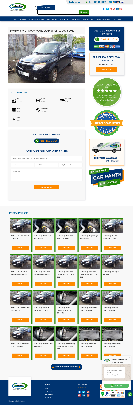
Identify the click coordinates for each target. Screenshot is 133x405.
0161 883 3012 (99, 2)
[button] (66, 368)
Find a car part (75, 2)
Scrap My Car (64, 19)
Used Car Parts (88, 19)
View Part (20, 248)
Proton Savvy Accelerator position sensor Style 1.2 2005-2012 (89, 274)
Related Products (18, 213)
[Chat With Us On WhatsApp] (129, 395)
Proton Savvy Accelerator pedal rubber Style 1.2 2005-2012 (65, 274)
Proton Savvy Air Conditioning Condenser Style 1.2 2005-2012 (66, 346)
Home (15, 19)
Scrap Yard (76, 19)
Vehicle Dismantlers (103, 19)
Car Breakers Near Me (36, 19)
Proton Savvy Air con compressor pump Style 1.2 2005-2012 (65, 310)
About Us (23, 19)
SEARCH (85, 12)
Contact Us (117, 19)
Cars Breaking (52, 19)
